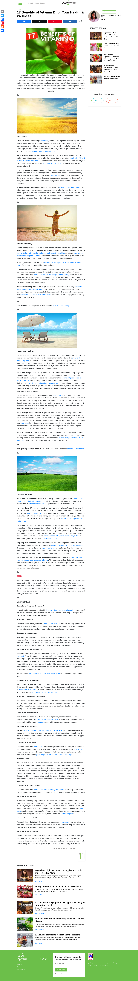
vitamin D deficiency (60, 305)
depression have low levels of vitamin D (60, 610)
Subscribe (31, 3)
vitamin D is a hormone (51, 624)
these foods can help (50, 538)
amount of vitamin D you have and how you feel (61, 536)
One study (55, 175)
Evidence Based (109, 12)
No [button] (83, 856)
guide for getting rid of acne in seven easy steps (54, 755)
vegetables (41, 722)
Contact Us (43, 3)
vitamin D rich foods (75, 449)
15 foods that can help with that (43, 151)
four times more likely (35, 513)
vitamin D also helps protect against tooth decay (51, 275)
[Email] (2, 12)
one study (44, 141)
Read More (39, 881)
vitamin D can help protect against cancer (48, 790)
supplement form (47, 548)
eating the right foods (36, 504)
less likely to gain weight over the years (43, 383)
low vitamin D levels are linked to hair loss (35, 295)
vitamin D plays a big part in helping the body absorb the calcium (41, 253)
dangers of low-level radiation (70, 187)
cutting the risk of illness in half (46, 719)
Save (20, 576)
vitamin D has (38, 747)
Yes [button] (81, 856)
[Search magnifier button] (120, 2)
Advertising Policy (21, 969)
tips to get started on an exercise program (44, 673)
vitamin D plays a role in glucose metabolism (67, 545)
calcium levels (58, 395)
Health (19, 9)
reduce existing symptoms (52, 163)
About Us (19, 964)
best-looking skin (67, 814)
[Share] (2, 30)
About (37, 3)
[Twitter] (2, 15)
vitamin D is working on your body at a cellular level (43, 730)
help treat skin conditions (28, 690)
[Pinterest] (2, 23)
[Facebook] (2, 19)
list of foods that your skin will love (44, 692)
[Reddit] (2, 27)
